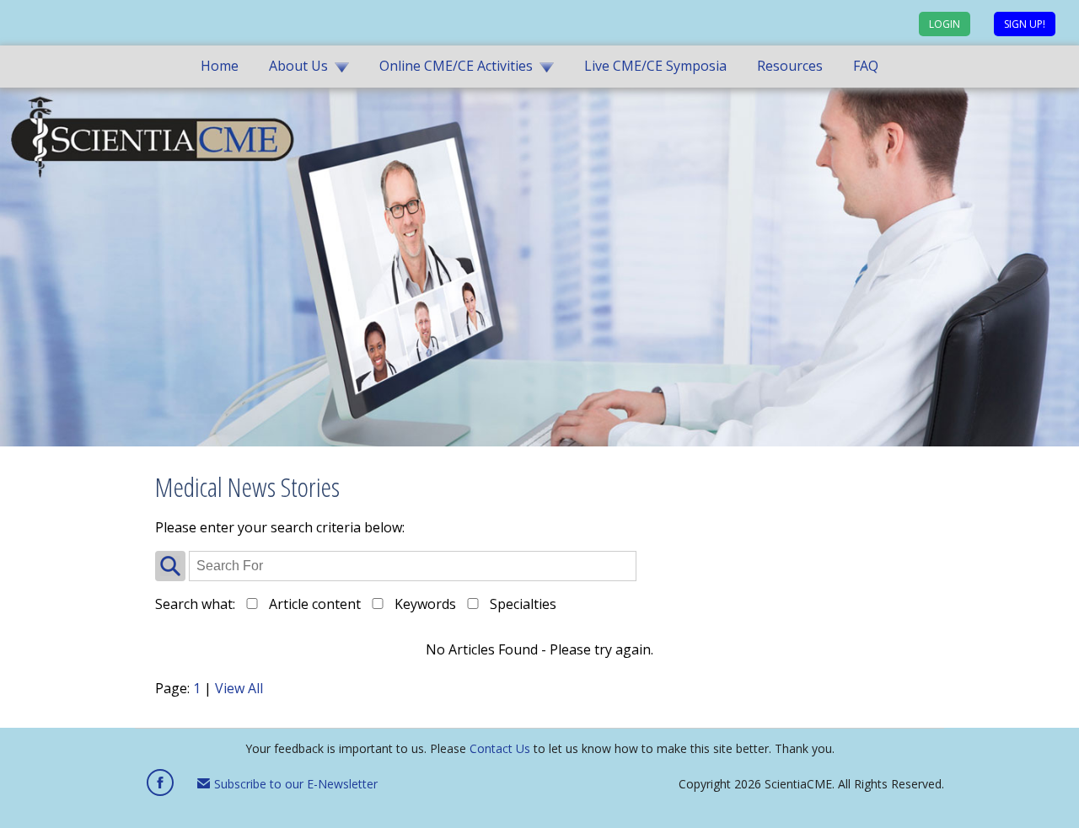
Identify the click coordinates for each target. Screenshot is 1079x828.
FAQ (865, 65)
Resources (790, 65)
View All (239, 688)
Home (220, 65)
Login (944, 24)
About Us (298, 65)
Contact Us (500, 748)
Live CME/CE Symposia (655, 65)
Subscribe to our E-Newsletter (294, 784)
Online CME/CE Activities (456, 65)
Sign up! (1024, 24)
